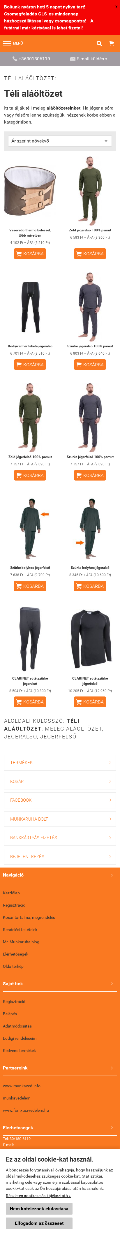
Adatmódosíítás (17, 1026)
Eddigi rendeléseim (19, 1038)
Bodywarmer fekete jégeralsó (30, 346)
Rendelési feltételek (20, 929)
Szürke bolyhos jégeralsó (90, 568)
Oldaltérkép (13, 966)
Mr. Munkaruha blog (21, 942)
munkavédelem (16, 1098)
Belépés (10, 1013)
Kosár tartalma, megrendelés (29, 917)
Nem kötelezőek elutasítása (39, 1208)
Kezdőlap (11, 893)
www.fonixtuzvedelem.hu (26, 1110)
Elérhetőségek (15, 954)
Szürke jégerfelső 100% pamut (90, 457)
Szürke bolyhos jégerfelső (30, 568)
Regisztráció (14, 905)
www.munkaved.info (21, 1085)
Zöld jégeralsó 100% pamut (90, 230)
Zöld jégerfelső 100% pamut (30, 457)
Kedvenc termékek (19, 1050)
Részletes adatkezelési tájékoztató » (38, 1195)
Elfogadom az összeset (39, 1223)
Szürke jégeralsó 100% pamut (90, 346)
